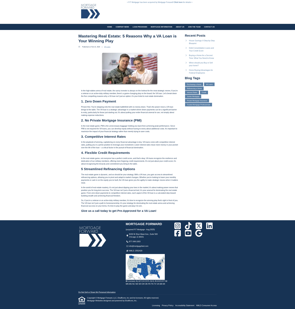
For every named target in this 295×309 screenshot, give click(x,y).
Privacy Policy (167, 305)
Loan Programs (140, 27)
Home (109, 27)
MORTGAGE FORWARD (144, 224)
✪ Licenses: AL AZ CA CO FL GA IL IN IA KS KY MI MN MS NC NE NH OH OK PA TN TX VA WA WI (146, 282)
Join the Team (194, 27)
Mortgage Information (161, 27)
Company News (122, 27)
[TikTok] (188, 225)
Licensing (156, 305)
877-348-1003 (134, 241)
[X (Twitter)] (198, 225)
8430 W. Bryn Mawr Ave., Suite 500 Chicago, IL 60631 (143, 235)
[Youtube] (188, 233)
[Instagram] (177, 225)
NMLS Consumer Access (206, 305)
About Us (180, 27)
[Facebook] (177, 233)
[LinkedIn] (209, 225)
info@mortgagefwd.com (138, 246)
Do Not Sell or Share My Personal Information (97, 292)
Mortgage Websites (95, 301)
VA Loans (107, 47)
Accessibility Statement (184, 305)
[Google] (198, 233)
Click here (178, 2)
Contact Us (209, 27)
